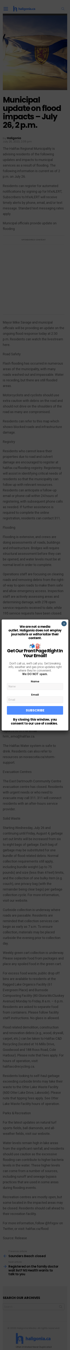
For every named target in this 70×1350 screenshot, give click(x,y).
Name (35, 681)
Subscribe (35, 710)
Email (35, 695)
